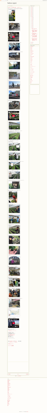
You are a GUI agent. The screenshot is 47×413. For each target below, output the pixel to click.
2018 (31, 14)
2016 (31, 16)
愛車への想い (31, 75)
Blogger (27, 411)
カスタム (31, 65)
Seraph (8, 388)
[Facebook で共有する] (20, 341)
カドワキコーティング (32, 66)
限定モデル (31, 76)
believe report (12, 3)
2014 (31, 43)
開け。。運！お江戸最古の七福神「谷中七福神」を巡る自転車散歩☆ (34, 36)
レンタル (8, 399)
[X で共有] (19, 341)
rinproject (31, 57)
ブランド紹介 (9, 396)
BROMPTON (31, 46)
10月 (32, 19)
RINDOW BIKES (32, 56)
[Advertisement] (18, 367)
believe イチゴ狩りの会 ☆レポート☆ (34, 28)
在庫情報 (31, 77)
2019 (31, 13)
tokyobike (8, 389)
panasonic (31, 54)
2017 (31, 15)
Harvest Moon (32, 53)
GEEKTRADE (9, 383)
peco (31, 55)
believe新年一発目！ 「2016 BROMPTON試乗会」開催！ (34, 34)
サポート (31, 67)
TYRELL (8, 390)
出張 (30, 78)
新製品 (31, 79)
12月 (32, 17)
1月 (32, 27)
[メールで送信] (18, 341)
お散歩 (31, 64)
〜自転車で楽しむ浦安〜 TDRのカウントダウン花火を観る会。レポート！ (34, 40)
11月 (32, 18)
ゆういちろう (9, 398)
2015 (31, 42)
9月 (32, 20)
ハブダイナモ (31, 68)
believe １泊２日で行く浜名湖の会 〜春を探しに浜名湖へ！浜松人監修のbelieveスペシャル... (34, 31)
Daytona (8, 382)
